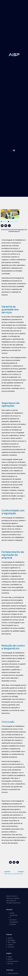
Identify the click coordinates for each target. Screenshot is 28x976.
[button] (2, 225)
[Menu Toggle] (14, 150)
